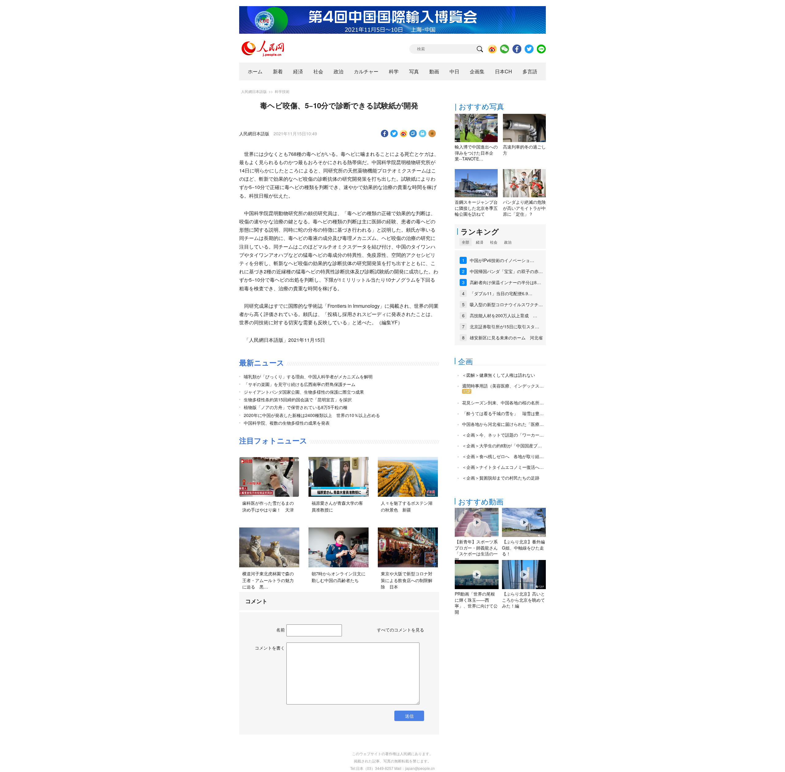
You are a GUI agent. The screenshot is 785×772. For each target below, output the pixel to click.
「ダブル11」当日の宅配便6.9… (501, 293)
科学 (394, 71)
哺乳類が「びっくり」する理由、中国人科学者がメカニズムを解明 (308, 376)
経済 (298, 71)
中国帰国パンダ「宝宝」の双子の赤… (506, 271)
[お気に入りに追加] (432, 133)
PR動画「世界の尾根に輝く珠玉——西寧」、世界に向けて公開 (476, 603)
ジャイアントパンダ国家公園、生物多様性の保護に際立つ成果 (304, 392)
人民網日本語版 (254, 91)
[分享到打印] (423, 133)
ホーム (255, 71)
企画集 (477, 71)
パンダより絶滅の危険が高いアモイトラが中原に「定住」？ (524, 208)
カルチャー (366, 71)
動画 (434, 71)
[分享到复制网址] (413, 133)
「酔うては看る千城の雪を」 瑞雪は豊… (503, 413)
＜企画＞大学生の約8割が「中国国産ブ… (502, 445)
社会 (318, 71)
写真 (414, 71)
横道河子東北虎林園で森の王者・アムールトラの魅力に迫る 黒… (268, 580)
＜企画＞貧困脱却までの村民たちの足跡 (500, 478)
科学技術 (282, 91)
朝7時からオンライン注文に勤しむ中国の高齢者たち (339, 576)
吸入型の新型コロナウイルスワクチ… (506, 304)
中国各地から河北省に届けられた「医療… (503, 424)
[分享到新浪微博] (404, 133)
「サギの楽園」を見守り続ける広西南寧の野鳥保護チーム (299, 384)
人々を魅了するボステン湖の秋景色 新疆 (406, 506)
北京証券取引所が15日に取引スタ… (504, 326)
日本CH (503, 71)
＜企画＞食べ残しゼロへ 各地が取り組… (503, 456)
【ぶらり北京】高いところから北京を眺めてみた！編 (523, 600)
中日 (454, 71)
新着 (278, 71)
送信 (409, 716)
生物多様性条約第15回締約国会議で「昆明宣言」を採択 (298, 399)
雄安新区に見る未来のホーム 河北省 (506, 337)
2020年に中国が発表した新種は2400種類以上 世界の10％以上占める (312, 415)
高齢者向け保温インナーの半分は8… (505, 282)
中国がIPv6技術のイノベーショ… (502, 260)
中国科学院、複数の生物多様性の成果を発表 (287, 423)
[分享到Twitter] (394, 133)
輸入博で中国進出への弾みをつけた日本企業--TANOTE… (476, 153)
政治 (338, 71)
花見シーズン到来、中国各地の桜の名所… (503, 403)
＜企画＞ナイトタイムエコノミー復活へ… (503, 467)
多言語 (530, 71)
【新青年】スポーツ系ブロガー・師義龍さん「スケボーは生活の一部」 (476, 550)
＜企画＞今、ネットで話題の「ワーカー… (503, 435)
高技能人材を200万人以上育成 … (503, 315)
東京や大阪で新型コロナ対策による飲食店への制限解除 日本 (406, 580)
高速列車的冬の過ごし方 (524, 150)
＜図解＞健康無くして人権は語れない (498, 375)
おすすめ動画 (481, 501)
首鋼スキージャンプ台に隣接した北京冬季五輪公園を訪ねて (476, 208)
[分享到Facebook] (385, 133)
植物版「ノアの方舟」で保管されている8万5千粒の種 (295, 407)
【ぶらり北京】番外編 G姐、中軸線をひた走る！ (523, 547)
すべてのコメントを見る (400, 630)
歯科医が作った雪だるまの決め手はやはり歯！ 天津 (268, 506)
